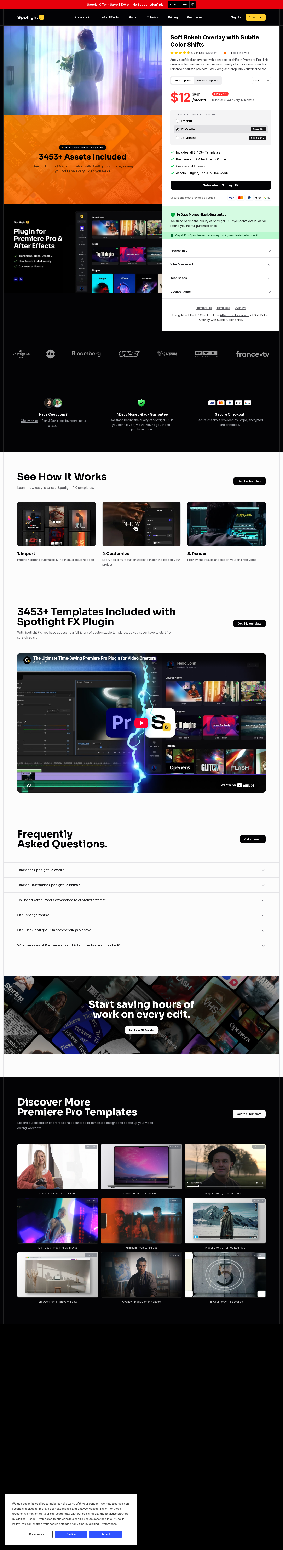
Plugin (132, 17)
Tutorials (153, 17)
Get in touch (252, 839)
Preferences (36, 1534)
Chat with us (29, 420)
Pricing (173, 17)
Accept (105, 1534)
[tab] (182, 80)
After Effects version (234, 315)
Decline (71, 1534)
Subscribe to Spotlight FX (220, 185)
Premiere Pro (83, 17)
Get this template (249, 481)
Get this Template (249, 1114)
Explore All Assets (141, 1030)
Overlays (240, 307)
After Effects (110, 17)
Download (256, 17)
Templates (223, 307)
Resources (194, 17)
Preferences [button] (109, 1523)
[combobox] (261, 80)
